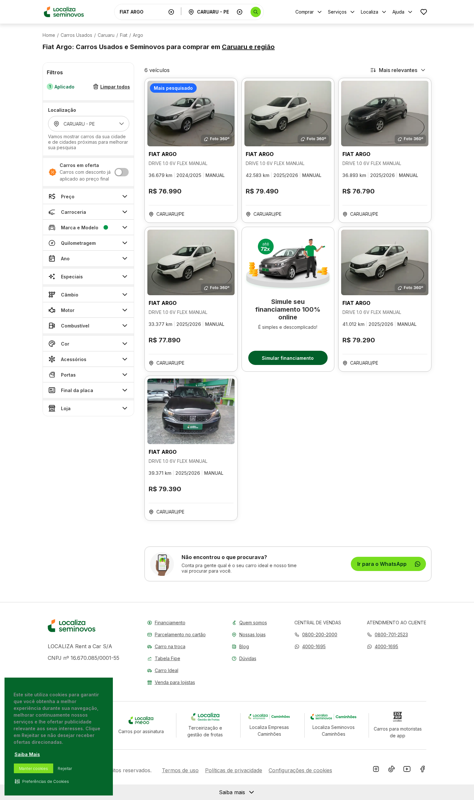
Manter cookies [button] (33, 768)
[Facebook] (422, 770)
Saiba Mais (27, 754)
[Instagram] (376, 770)
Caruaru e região (248, 47)
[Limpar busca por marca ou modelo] (171, 12)
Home (49, 35)
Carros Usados (76, 35)
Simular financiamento (288, 358)
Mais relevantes (398, 70)
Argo (138, 35)
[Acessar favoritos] (423, 11)
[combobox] (142, 11)
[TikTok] (391, 770)
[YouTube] (407, 770)
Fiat (123, 35)
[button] (310, 646)
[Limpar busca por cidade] (239, 12)
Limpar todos (115, 86)
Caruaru (106, 35)
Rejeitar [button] (65, 768)
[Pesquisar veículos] (256, 12)
